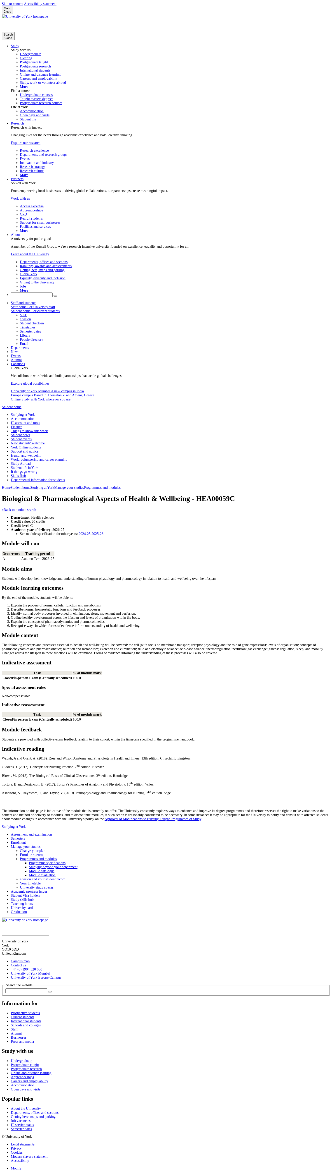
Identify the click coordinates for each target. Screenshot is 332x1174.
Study (15, 46)
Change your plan (32, 851)
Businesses (18, 1037)
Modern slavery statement (29, 1156)
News (15, 352)
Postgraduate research (26, 1069)
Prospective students (25, 1013)
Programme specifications (47, 863)
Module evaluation (42, 875)
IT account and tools (25, 423)
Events (16, 356)
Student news (20, 435)
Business (17, 179)
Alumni (16, 360)
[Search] (55, 296)
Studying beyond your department (53, 867)
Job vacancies (20, 1121)
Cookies (17, 1152)
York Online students (26, 447)
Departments (20, 348)
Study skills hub (22, 899)
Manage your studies (69, 487)
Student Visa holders (25, 895)
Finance (16, 427)
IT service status (22, 1125)
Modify (16, 1168)
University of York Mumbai (30, 973)
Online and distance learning (31, 1073)
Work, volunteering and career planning (39, 459)
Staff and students (23, 303)
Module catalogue (41, 871)
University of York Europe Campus (36, 977)
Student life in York (24, 468)
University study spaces (37, 887)
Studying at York (23, 415)
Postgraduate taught (25, 1065)
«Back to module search (19, 510)
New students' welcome (28, 443)
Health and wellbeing (26, 455)
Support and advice (24, 451)
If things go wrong (24, 472)
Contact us (18, 965)
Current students (22, 1017)
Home (6, 487)
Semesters (18, 838)
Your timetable (30, 883)
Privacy (16, 1148)
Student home (11, 407)
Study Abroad (21, 463)
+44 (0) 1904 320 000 (26, 969)
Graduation (19, 912)
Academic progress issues (29, 891)
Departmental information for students (38, 480)
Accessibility (20, 1160)
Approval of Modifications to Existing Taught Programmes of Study (153, 819)
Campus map (20, 961)
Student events (21, 439)
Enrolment (18, 842)
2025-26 (97, 534)
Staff (14, 1029)
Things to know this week (29, 431)
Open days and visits (25, 1089)
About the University (26, 1108)
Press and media (22, 1041)
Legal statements (23, 1144)
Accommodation (23, 419)
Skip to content (12, 4)
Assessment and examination (31, 834)
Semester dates (21, 1129)
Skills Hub (18, 476)
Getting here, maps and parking (33, 1117)
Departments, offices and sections (34, 1112)
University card (22, 908)
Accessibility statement (40, 4)
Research (17, 123)
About (15, 235)
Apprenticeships (22, 1077)
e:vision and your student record (42, 879)
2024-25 (85, 534)
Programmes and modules (102, 487)
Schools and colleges (26, 1025)
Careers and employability (29, 1081)
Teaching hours (22, 904)
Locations (18, 364)
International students (26, 1021)
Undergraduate (21, 1061)
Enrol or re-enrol (32, 855)
